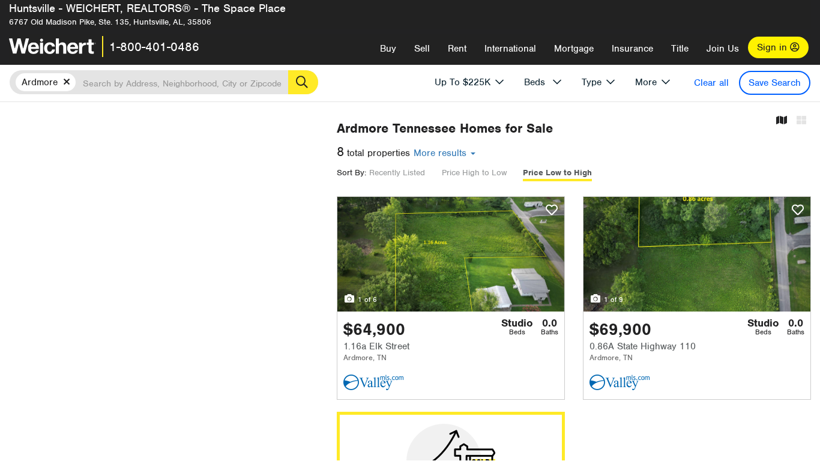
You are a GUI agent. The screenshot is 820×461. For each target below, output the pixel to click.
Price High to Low (474, 172)
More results (441, 153)
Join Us (723, 49)
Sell (422, 49)
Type (591, 82)
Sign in (773, 47)
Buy (388, 49)
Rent (457, 49)
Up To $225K (462, 82)
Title (680, 49)
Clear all (711, 83)
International (510, 49)
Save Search (775, 83)
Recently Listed (397, 172)
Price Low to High (557, 172)
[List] (801, 121)
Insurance (632, 49)
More (646, 82)
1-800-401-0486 (154, 47)
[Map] (781, 121)
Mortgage (574, 49)
